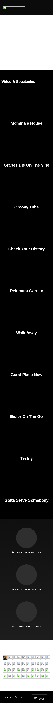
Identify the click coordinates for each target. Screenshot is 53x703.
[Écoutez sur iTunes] (26, 611)
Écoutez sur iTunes (26, 626)
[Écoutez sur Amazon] (26, 574)
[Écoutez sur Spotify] (26, 538)
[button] (31, 7)
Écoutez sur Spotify (26, 552)
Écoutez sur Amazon (26, 589)
